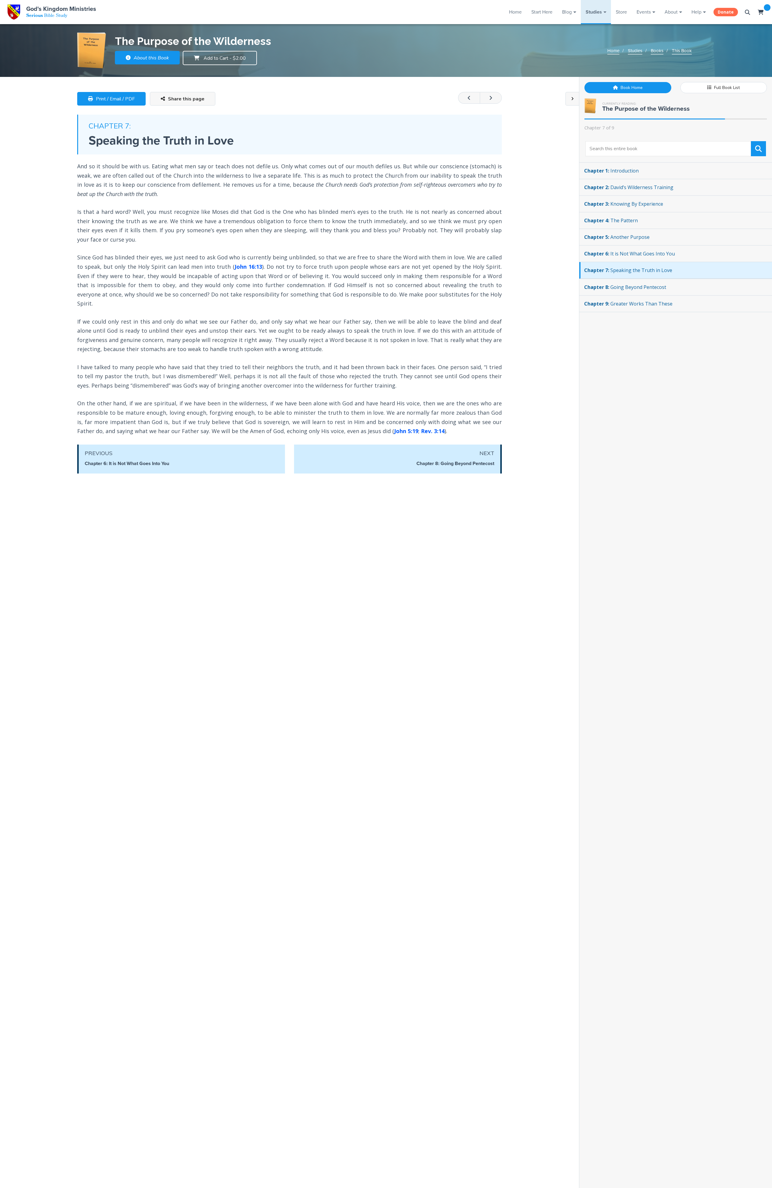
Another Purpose (617, 237)
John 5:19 (406, 431)
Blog (567, 11)
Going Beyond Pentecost (625, 287)
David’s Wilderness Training (628, 187)
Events (644, 11)
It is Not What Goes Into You (629, 253)
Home (515, 11)
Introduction (611, 170)
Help (696, 11)
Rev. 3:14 (433, 431)
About (671, 11)
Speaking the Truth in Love (628, 270)
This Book (682, 50)
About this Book (150, 58)
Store (621, 11)
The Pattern (611, 220)
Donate (726, 12)
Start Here (541, 11)
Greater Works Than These (628, 303)
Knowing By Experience (623, 204)
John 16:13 (248, 266)
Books (657, 50)
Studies (594, 11)
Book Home (631, 87)
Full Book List (726, 87)
